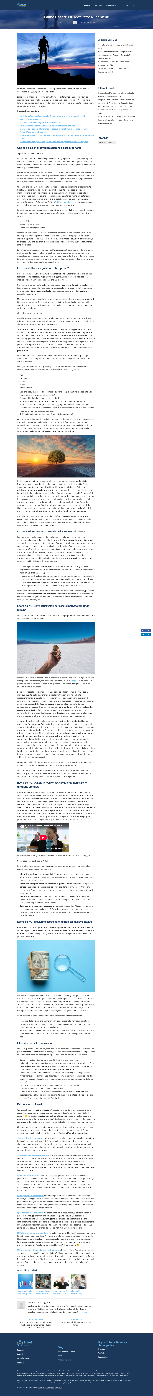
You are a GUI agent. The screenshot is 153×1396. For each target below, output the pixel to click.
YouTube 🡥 (102, 1353)
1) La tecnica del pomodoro (29, 1138)
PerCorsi (98, 5)
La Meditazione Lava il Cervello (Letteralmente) (116, 116)
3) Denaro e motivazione (28, 1175)
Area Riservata (112, 5)
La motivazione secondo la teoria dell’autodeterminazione (47, 125)
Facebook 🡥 (103, 1357)
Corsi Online (22, 1354)
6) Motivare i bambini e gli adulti (32, 1233)
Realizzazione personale (67, 1352)
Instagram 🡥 (103, 1349)
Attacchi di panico (65, 1360)
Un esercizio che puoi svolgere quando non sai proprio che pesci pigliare (54, 141)
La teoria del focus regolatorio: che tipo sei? (40, 122)
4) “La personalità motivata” (30, 1195)
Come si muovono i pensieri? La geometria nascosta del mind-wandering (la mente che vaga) (115, 109)
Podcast (87, 5)
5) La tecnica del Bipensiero (30, 1212)
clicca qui (83, 1312)
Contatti (125, 5)
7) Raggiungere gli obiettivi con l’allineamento (39, 1250)
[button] (133, 5)
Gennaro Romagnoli (39, 1302)
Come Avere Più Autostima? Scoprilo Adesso (115, 51)
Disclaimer (41, 1387)
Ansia (60, 1356)
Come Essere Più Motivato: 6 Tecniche (76, 17)
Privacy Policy (49, 1387)
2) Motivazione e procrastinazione (33, 1155)
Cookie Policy (59, 1387)
